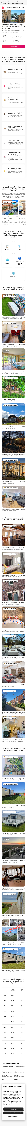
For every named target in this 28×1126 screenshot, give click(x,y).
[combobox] (13, 37)
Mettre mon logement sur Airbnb (15, 7)
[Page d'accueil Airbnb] (3, 7)
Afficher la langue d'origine (18, 3)
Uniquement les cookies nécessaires (13, 1113)
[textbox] (7, 42)
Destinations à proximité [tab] (7, 1066)
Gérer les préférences (13, 1116)
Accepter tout (13, 1109)
